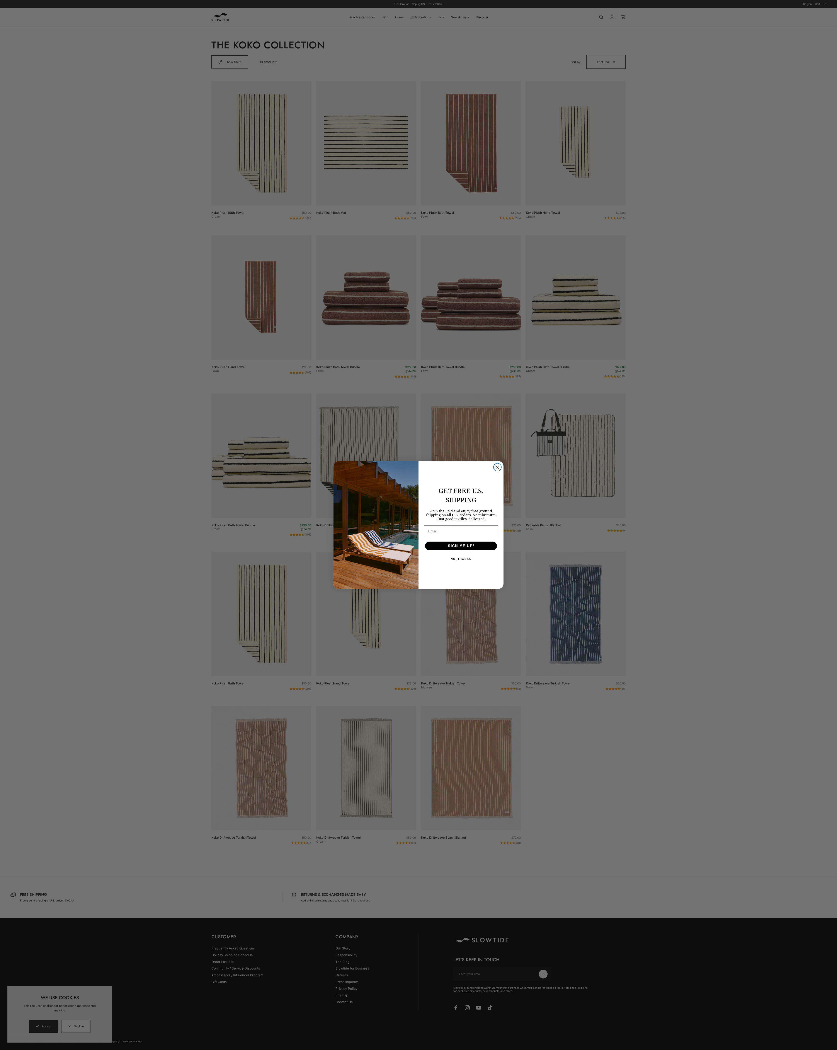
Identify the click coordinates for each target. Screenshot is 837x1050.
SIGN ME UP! (461, 546)
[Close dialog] (497, 467)
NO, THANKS (461, 559)
